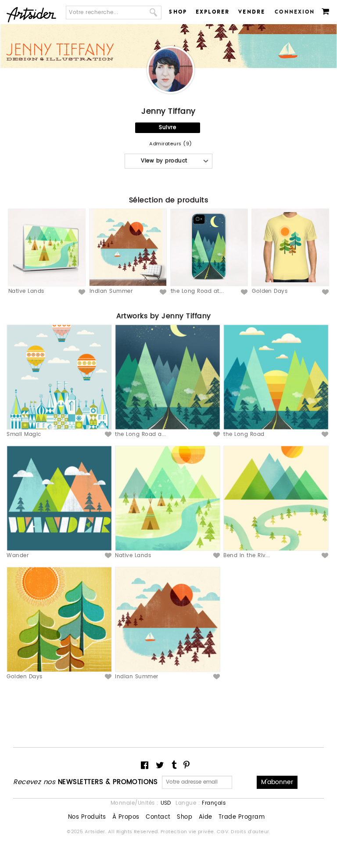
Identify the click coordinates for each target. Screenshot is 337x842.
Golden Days (269, 291)
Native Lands (26, 291)
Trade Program (242, 817)
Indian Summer (111, 291)
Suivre (167, 127)
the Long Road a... (140, 434)
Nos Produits (87, 817)
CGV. (224, 832)
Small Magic (24, 434)
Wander (18, 555)
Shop (178, 12)
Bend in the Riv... (246, 555)
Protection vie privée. (189, 832)
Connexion (295, 12)
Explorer (212, 12)
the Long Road (243, 434)
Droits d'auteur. (250, 832)
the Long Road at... (197, 291)
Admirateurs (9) (170, 144)
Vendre (251, 12)
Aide (205, 817)
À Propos (126, 817)
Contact (158, 817)
